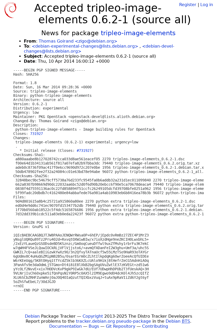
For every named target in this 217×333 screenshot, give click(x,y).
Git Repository (120, 326)
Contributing (155, 326)
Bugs (94, 326)
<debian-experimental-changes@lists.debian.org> (85, 46)
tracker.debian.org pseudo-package (113, 321)
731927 (36, 133)
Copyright (93, 316)
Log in (206, 4)
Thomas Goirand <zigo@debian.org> (78, 41)
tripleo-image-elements (138, 33)
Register (187, 4)
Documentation (65, 326)
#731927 (84, 150)
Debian (32, 316)
